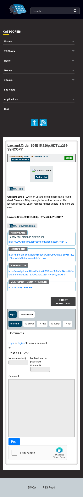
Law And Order (26, 314)
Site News (9, 89)
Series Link (41, 177)
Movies (8, 41)
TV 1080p (55, 323)
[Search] (75, 10)
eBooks (8, 80)
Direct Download (63, 301)
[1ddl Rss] (43, 122)
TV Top (67, 323)
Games (8, 70)
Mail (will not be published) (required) (38, 361)
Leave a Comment (20, 159)
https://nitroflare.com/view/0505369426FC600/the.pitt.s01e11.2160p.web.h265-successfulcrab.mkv (41, 256)
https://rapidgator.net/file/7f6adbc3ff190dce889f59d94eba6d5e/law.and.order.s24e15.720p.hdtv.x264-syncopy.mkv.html (41, 272)
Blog (6, 109)
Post (14, 441)
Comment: (13, 376)
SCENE (69, 158)
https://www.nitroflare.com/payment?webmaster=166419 (37, 241)
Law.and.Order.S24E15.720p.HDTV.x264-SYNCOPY (37, 147)
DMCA (32, 487)
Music (7, 60)
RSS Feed (48, 487)
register (22, 343)
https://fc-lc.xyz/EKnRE (20, 287)
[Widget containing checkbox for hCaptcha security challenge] (37, 452)
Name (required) (17, 358)
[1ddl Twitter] (34, 122)
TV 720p (42, 323)
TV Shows (9, 51)
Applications (11, 99)
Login (11, 343)
